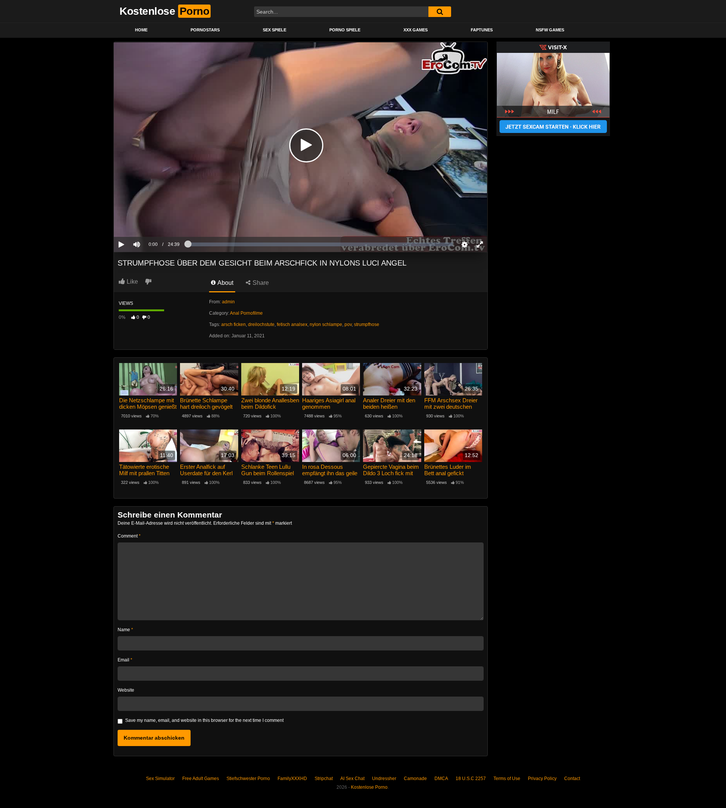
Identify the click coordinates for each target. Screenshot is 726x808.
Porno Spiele (344, 30)
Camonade (415, 778)
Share (260, 283)
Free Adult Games (200, 778)
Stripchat (324, 778)
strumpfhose (366, 324)
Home (141, 30)
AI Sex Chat (352, 778)
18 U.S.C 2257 (471, 778)
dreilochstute (261, 324)
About (224, 283)
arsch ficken (233, 324)
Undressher (384, 778)
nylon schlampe (326, 324)
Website (126, 690)
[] (439, 11)
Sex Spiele (274, 30)
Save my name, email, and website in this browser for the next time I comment (204, 720)
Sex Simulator (160, 778)
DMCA (441, 778)
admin (228, 301)
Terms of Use (506, 778)
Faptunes (482, 30)
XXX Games (415, 30)
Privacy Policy (542, 778)
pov (348, 324)
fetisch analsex (292, 324)
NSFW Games (550, 30)
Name (125, 629)
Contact (572, 778)
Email (125, 660)
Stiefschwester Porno (248, 778)
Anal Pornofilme (246, 313)
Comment (129, 536)
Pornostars (205, 30)
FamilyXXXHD (292, 778)
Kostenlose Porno (369, 787)
